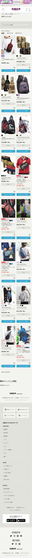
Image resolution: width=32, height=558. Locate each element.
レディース (6, 443)
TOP (3, 13)
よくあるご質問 (7, 472)
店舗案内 (5, 476)
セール (5, 453)
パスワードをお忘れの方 (9, 495)
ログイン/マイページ (8, 492)
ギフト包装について (8, 465)
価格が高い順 (18, 33)
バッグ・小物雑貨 (7, 449)
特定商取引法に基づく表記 (8, 397)
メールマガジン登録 (8, 502)
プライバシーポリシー (24, 397)
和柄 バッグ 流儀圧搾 (9, 13)
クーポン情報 (6, 499)
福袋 (4, 456)
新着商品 (5, 436)
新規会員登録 (6, 488)
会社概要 (17, 397)
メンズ (5, 439)
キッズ (5, 446)
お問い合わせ (6, 479)
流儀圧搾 (5, 429)
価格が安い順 (10, 33)
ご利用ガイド (6, 469)
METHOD (6, 432)
